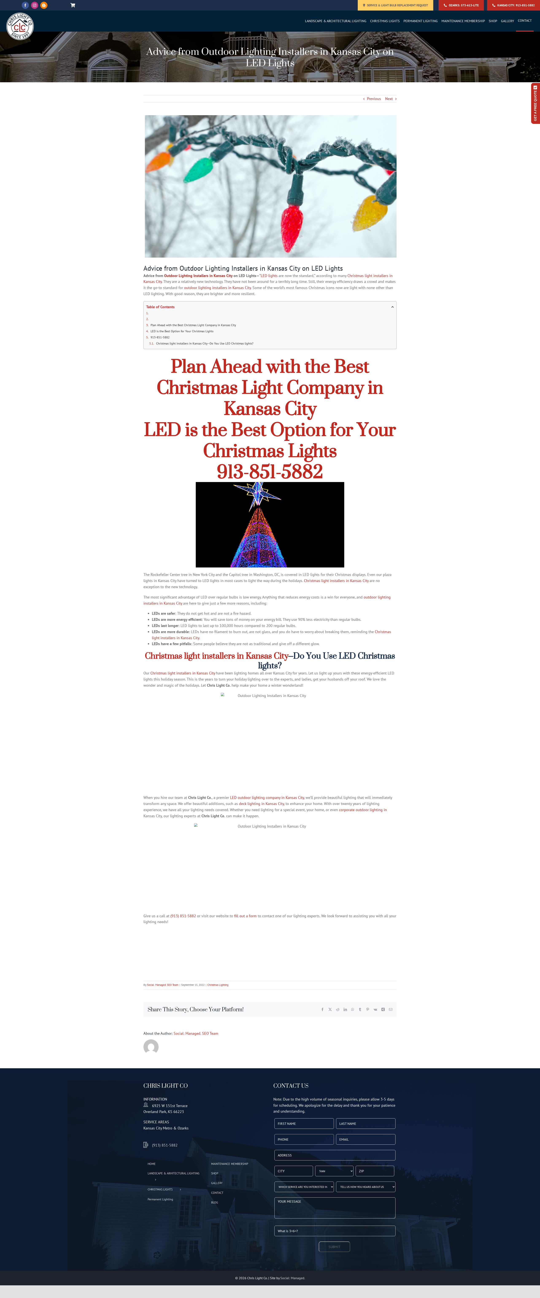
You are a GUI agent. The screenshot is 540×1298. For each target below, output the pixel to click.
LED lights (269, 275)
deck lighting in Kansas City (261, 803)
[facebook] (25, 5)
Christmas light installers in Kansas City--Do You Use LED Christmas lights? (204, 343)
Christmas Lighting (217, 985)
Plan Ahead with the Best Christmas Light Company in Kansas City (193, 325)
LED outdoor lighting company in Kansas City (267, 797)
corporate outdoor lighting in (363, 809)
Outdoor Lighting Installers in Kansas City (198, 275)
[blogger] (43, 5)
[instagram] (34, 5)
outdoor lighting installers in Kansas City (217, 287)
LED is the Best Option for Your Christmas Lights (182, 331)
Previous (374, 98)
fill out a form (245, 915)
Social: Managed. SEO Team (162, 985)
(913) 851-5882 (183, 915)
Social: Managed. (292, 1278)
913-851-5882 (160, 337)
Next (389, 98)
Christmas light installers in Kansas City (336, 580)
